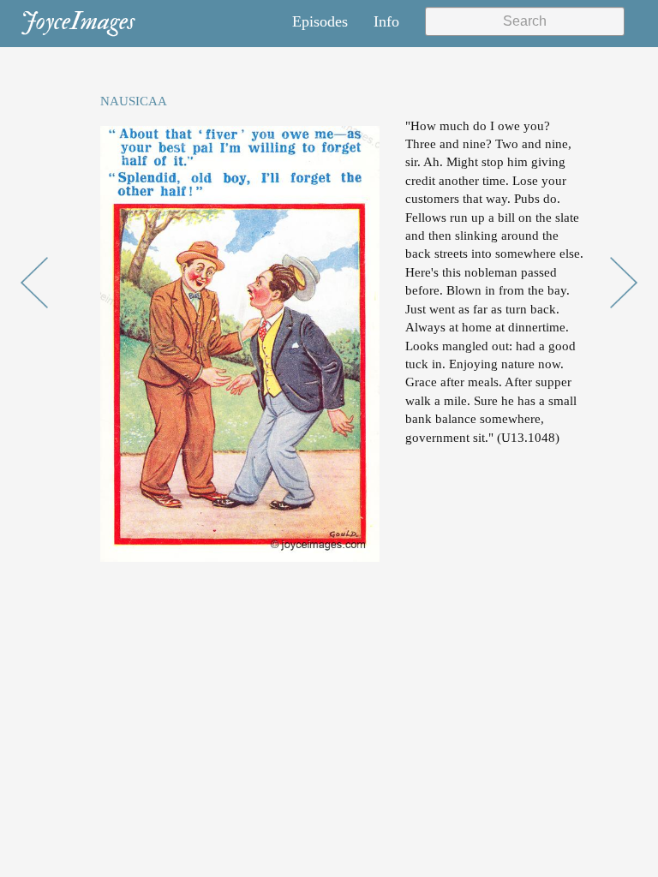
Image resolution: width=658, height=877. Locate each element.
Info (386, 21)
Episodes (320, 21)
